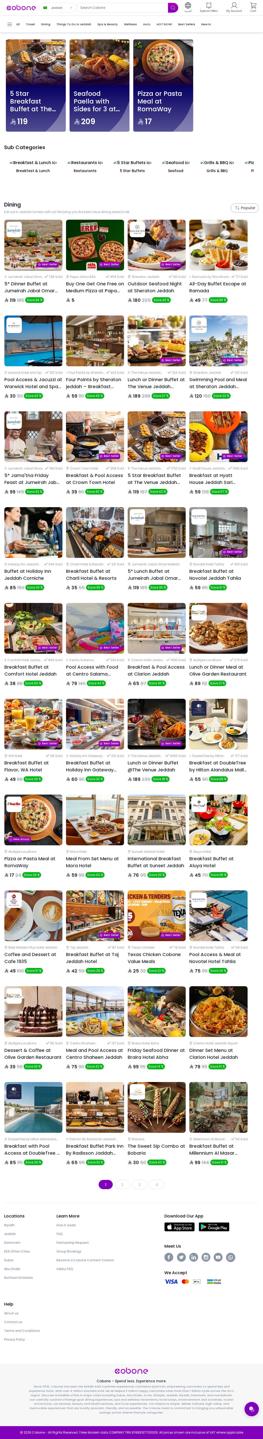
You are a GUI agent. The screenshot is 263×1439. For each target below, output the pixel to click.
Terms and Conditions (22, 1331)
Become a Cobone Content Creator (85, 1260)
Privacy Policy (14, 1339)
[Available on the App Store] (179, 1227)
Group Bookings (69, 1251)
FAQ (60, 1234)
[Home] (21, 7)
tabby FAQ (65, 1269)
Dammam (12, 1242)
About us (11, 1313)
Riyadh (9, 1225)
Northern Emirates (18, 1277)
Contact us (13, 1322)
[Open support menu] (252, 1409)
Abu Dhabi (12, 1269)
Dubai (8, 1260)
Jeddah (10, 1234)
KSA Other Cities (17, 1251)
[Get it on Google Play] (214, 1227)
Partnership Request (73, 1242)
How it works (66, 1225)
